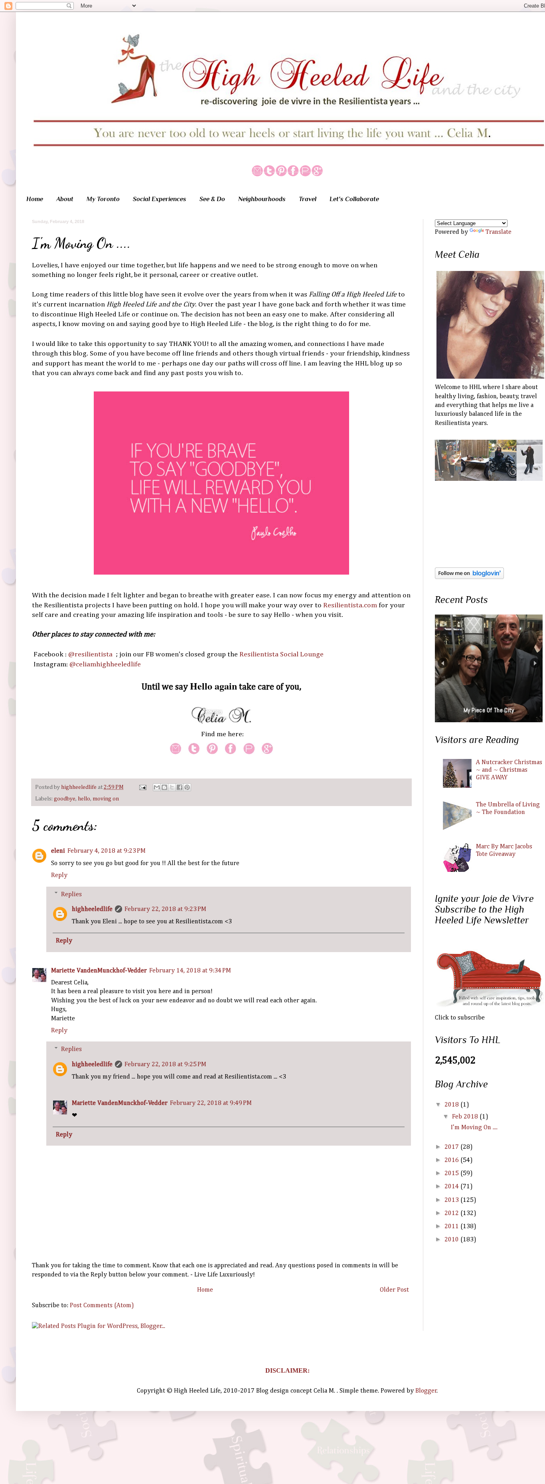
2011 (452, 1226)
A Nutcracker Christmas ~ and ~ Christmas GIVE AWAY (509, 770)
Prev (443, 663)
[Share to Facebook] (180, 787)
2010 (452, 1240)
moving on (106, 799)
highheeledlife (79, 787)
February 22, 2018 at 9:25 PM (165, 1064)
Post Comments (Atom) (102, 1305)
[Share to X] (172, 787)
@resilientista (90, 654)
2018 (452, 1105)
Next (535, 663)
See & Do (212, 199)
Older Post (394, 1290)
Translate (498, 232)
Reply (59, 875)
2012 (452, 1213)
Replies (71, 894)
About (64, 199)
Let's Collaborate (354, 199)
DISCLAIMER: (287, 1370)
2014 (452, 1187)
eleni (58, 851)
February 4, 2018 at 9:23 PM (106, 851)
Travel (307, 199)
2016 (452, 1160)
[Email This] (157, 787)
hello (84, 799)
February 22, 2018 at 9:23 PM (165, 909)
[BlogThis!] (164, 787)
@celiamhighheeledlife (105, 664)
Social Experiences (159, 199)
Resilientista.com (350, 605)
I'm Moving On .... (474, 1127)
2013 (452, 1200)
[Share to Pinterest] (187, 787)
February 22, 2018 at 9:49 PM (211, 1103)
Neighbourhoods (262, 199)
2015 (452, 1173)
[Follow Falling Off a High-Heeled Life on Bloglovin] (469, 577)
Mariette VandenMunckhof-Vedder (99, 971)
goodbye (64, 799)
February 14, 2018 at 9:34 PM (190, 971)
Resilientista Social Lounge (281, 654)
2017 (452, 1147)
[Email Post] (142, 787)
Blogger (426, 1391)
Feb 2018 (466, 1117)
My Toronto (103, 199)
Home (34, 199)
